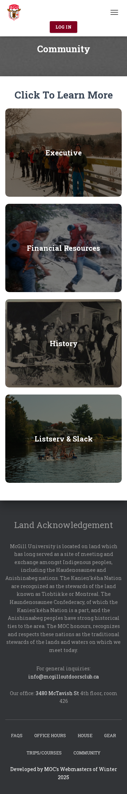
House (85, 735)
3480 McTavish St (57, 693)
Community (87, 753)
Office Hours (50, 735)
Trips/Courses (44, 753)
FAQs (17, 735)
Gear (110, 735)
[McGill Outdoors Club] (16, 12)
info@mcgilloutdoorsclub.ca (63, 676)
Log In (63, 27)
